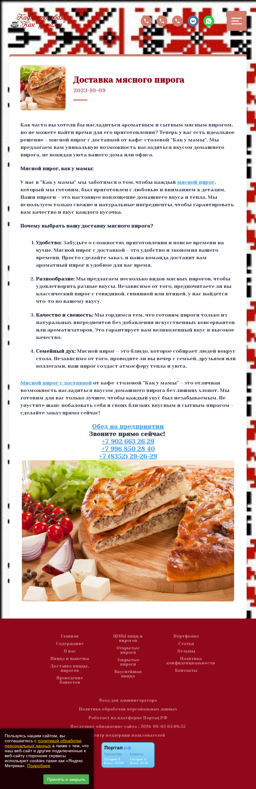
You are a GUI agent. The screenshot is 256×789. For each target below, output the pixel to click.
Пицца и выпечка (70, 659)
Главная (70, 636)
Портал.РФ (155, 717)
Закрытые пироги (128, 662)
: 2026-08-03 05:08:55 (161, 726)
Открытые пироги (128, 650)
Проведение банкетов (70, 680)
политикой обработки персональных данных (43, 743)
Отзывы (186, 651)
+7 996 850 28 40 (128, 448)
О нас (70, 651)
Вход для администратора (128, 700)
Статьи (186, 644)
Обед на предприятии (128, 426)
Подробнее (38, 765)
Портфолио (186, 636)
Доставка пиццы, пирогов (70, 668)
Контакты (186, 670)
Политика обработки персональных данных (128, 709)
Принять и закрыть (66, 779)
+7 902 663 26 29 (128, 441)
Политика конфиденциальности (190, 661)
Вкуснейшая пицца (128, 674)
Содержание (70, 644)
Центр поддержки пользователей (128, 735)
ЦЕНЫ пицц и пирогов (128, 638)
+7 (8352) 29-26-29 (128, 456)
